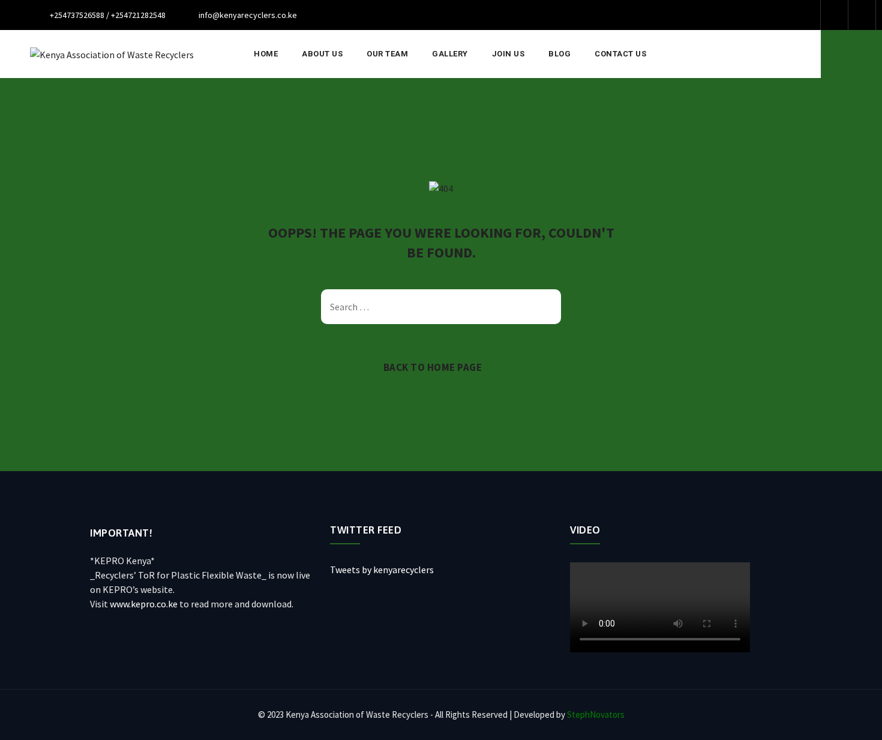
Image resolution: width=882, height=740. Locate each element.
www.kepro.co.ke (144, 604)
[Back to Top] (856, 720)
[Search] (851, 54)
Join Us (508, 53)
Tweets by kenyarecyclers (382, 570)
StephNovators (596, 714)
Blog (559, 53)
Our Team (387, 53)
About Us (322, 53)
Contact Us (620, 53)
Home (266, 53)
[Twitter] (861, 15)
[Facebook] (834, 15)
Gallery (450, 53)
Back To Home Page (432, 367)
